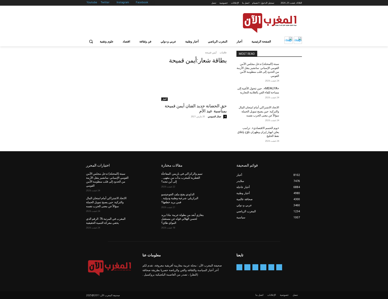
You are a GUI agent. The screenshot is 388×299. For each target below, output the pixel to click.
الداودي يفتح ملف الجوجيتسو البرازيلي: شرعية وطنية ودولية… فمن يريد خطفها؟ (179, 198)
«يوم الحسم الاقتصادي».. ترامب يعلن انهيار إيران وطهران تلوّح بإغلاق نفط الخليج (258, 131)
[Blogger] (279, 267)
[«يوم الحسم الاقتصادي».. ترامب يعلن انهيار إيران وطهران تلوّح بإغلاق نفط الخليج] (292, 133)
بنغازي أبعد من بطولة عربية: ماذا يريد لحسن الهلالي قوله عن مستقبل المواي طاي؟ (182, 218)
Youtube (91, 2)
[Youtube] (98, 2)
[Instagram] (134, 2)
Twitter (105, 2)
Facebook (142, 2)
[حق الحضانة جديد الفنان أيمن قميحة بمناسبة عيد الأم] (194, 84)
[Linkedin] (255, 267)
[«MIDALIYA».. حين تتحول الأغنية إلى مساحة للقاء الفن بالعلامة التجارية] (292, 93)
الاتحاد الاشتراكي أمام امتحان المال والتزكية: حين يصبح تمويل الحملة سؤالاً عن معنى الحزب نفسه (259, 111)
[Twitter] (114, 2)
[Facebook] (153, 2)
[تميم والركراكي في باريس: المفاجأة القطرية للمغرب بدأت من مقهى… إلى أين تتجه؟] (217, 179)
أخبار (164, 99)
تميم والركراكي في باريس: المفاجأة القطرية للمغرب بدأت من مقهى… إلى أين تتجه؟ (181, 177)
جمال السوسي (214, 116)
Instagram (123, 2)
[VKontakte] (239, 267)
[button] (91, 41)
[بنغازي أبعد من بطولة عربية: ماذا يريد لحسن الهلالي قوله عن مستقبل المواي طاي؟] (217, 220)
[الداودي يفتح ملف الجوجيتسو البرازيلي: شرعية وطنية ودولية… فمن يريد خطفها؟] (217, 199)
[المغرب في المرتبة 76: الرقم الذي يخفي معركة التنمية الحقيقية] (142, 224)
